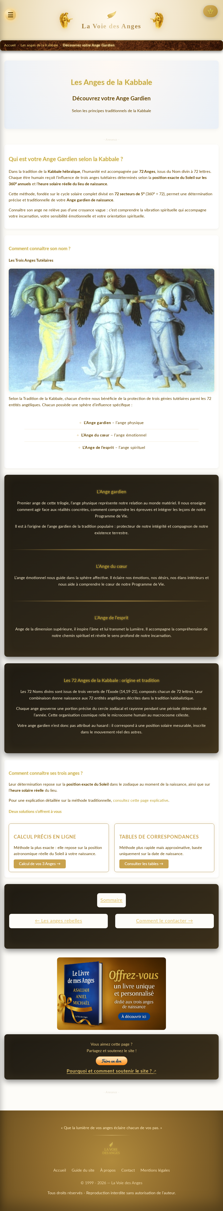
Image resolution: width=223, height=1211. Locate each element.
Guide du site (83, 1170)
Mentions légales (155, 1170)
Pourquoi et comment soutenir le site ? (110, 1071)
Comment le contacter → (164, 920)
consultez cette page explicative (140, 800)
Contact (128, 1170)
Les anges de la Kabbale (39, 45)
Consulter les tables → (144, 864)
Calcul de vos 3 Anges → (40, 864)
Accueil (10, 45)
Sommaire (111, 900)
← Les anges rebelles (58, 920)
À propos (108, 1170)
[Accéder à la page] (210, 11)
